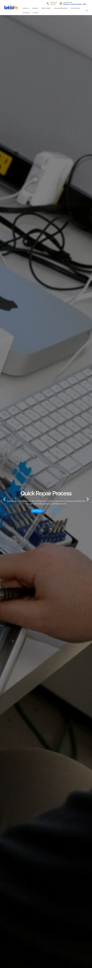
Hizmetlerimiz (46, 8)
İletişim (35, 12)
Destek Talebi (75, 8)
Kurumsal (35, 8)
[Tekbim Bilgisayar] (11, 7)
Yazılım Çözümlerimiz (61, 8)
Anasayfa (26, 8)
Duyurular (26, 12)
